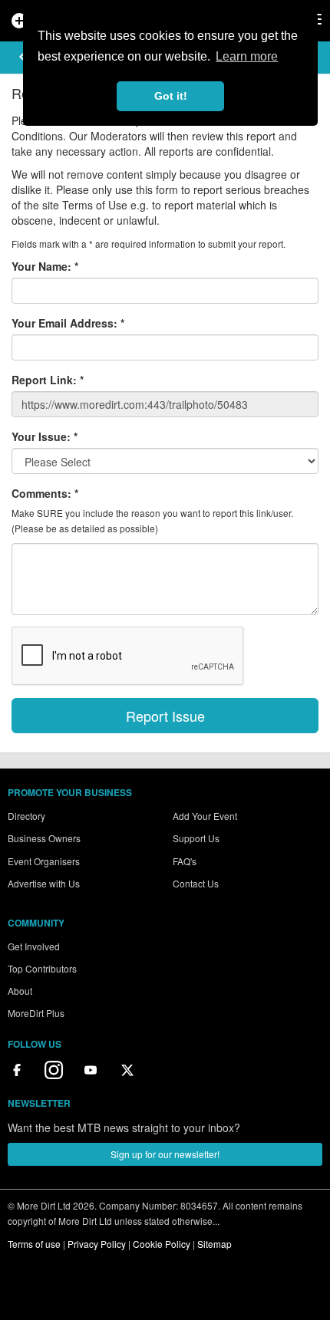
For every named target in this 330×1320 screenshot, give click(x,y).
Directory (26, 815)
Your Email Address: (68, 323)
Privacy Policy (97, 1243)
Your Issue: (45, 436)
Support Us (196, 837)
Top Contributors (42, 968)
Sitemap (214, 1243)
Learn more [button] (247, 56)
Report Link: (48, 379)
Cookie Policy (161, 1243)
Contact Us (196, 883)
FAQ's (184, 860)
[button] (22, 56)
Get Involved (34, 946)
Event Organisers (44, 860)
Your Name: (45, 266)
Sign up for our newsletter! (165, 1153)
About (20, 990)
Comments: (45, 493)
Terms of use (34, 1243)
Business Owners (44, 837)
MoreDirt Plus (36, 1012)
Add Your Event (205, 815)
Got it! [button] (170, 96)
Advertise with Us (44, 883)
